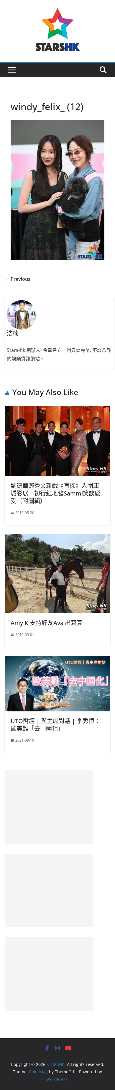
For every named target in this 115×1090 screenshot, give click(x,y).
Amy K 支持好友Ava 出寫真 (47, 623)
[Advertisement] (49, 807)
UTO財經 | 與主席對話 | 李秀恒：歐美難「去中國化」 (55, 725)
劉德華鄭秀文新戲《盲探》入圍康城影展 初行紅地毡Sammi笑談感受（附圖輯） (56, 493)
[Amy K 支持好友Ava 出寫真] (57, 538)
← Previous (17, 279)
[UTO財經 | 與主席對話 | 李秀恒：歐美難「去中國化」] (57, 660)
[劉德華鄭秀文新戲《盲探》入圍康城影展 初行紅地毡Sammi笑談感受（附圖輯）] (57, 410)
